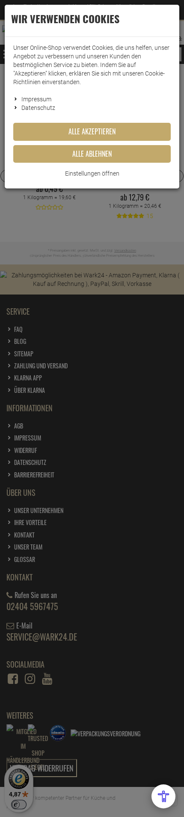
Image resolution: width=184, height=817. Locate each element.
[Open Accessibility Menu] (163, 796)
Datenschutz (38, 107)
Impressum (36, 99)
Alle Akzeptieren (92, 131)
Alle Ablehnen (92, 154)
